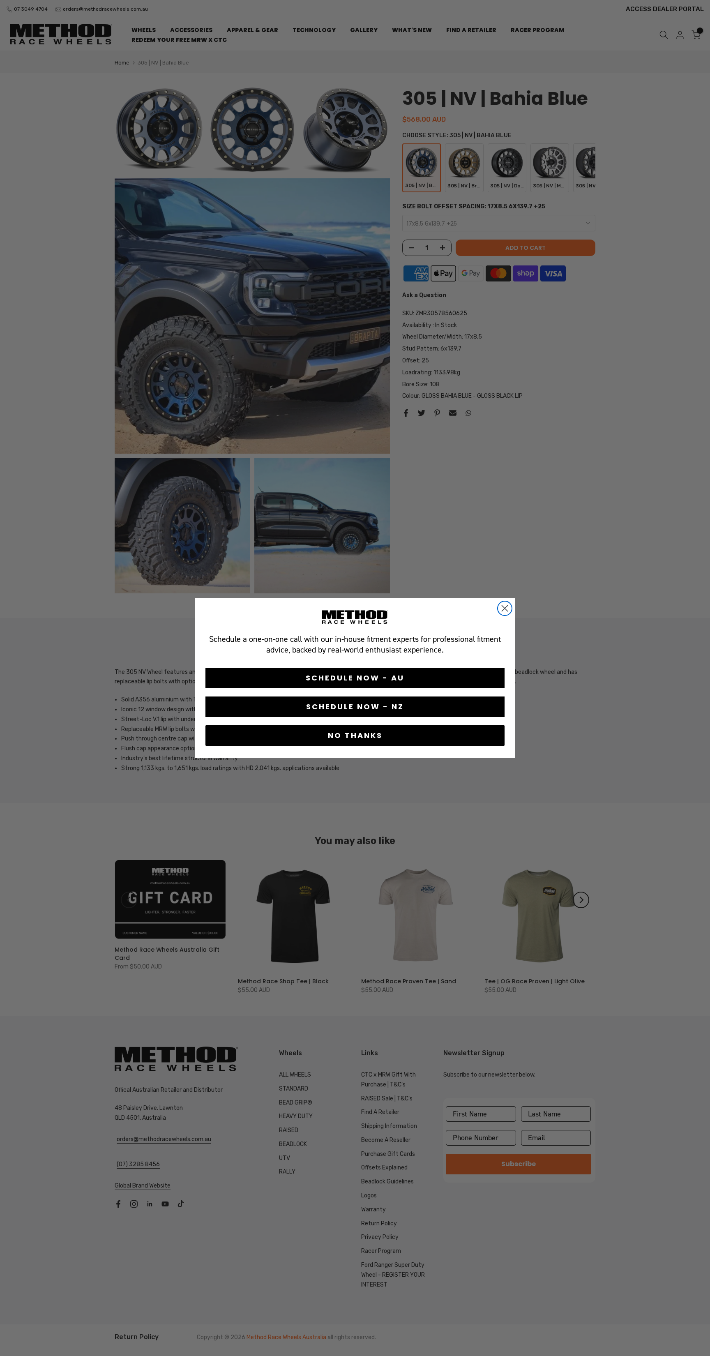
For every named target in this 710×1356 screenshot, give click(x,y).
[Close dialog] (505, 608)
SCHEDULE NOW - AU (355, 678)
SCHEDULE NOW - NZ (355, 706)
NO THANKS (355, 735)
